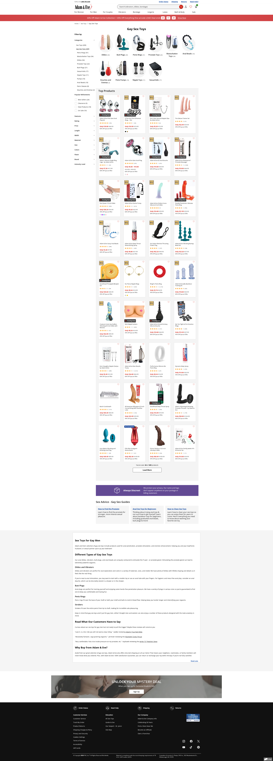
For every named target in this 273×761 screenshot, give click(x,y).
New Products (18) (84, 107)
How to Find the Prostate (108, 509)
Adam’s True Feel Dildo (134, 632)
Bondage (136, 12)
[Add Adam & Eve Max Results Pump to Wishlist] (143, 344)
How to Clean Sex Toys (176, 509)
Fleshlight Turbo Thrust (133, 637)
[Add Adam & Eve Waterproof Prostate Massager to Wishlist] (194, 138)
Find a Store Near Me (145, 726)
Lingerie (151, 12)
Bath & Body (179, 12)
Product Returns (79, 726)
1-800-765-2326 (85, 2)
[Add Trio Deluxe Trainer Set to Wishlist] (194, 96)
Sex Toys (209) (81, 45)
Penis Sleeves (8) (83, 86)
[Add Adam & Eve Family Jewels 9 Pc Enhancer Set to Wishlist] (194, 426)
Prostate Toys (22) (83, 64)
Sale (193, 12)
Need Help (114, 708)
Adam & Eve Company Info (147, 719)
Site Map (109, 730)
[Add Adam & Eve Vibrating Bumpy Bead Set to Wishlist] (194, 221)
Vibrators (122, 12)
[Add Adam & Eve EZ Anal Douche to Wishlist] (168, 138)
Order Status (163, 2)
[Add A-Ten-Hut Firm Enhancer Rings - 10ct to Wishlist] (143, 96)
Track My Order (78, 722)
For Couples (108, 12)
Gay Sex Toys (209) (82, 49)
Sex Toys (83, 24)
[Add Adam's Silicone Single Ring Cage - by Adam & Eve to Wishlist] (118, 138)
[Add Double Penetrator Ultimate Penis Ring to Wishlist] (194, 181)
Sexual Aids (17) (82, 71)
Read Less (194, 661)
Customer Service (79, 719)
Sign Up (136, 692)
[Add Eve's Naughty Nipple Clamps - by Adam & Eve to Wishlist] (118, 344)
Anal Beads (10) (82, 82)
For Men (93, 12)
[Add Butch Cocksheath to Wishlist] (118, 384)
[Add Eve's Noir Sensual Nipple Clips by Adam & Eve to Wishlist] (168, 96)
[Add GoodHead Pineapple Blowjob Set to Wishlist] (118, 262)
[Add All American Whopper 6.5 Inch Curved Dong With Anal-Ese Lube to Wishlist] (143, 384)
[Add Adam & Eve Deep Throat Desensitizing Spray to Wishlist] (143, 221)
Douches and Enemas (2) (86, 90)
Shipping (174, 2)
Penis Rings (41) (82, 53)
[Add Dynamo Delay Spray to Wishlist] (194, 344)
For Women (79, 12)
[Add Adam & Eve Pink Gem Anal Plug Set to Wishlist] (118, 96)
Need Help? (194, 2)
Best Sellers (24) (83, 100)
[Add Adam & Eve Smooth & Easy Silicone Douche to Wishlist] (168, 302)
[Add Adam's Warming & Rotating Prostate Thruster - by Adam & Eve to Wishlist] (194, 384)
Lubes (165, 12)
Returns (184, 2)
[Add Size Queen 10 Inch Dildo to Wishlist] (118, 181)
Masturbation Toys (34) (85, 56)
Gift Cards (76, 748)
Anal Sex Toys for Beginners (144, 509)
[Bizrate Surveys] (197, 720)
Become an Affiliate (145, 730)
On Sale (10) (82, 111)
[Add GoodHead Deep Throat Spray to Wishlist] (168, 384)
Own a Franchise (144, 734)
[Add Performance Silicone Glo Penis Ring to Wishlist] (168, 344)
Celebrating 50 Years (145, 722)
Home (76, 24)
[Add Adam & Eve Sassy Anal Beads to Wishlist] (118, 221)
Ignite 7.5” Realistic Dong (148, 642)
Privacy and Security (80, 734)
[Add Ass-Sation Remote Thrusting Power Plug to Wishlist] (168, 221)
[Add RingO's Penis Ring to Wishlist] (168, 262)
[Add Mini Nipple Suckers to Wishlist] (143, 302)
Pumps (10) (81, 79)
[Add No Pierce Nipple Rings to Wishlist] (143, 262)
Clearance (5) (82, 103)
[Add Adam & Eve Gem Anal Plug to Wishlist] (143, 138)
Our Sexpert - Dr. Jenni (114, 726)
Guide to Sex (110, 722)
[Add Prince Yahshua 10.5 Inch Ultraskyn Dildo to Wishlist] (168, 426)
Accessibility (77, 744)
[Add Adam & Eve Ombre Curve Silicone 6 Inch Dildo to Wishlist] (168, 181)
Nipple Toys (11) (83, 75)
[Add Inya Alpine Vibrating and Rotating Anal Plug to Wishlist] (118, 426)
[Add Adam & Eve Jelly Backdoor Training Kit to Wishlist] (194, 262)
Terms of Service (79, 741)
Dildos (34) (81, 60)
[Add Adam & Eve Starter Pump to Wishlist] (143, 181)
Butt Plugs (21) (82, 68)
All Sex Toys (110, 719)
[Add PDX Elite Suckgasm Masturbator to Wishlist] (143, 426)
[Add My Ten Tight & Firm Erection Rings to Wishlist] (194, 302)
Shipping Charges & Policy (82, 730)
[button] (147, 470)
